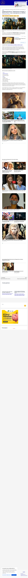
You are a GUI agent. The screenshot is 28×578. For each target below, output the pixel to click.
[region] (9, 572)
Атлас (3, 72)
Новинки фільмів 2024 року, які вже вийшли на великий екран (19, 292)
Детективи (3, 294)
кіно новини (7, 15)
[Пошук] (25, 306)
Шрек (4, 76)
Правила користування (24, 575)
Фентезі (15, 294)
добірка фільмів (7, 294)
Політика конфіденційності (23, 574)
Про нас (24, 572)
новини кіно (11, 15)
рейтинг (15, 15)
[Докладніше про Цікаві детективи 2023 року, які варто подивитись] (8, 287)
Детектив (3, 293)
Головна (3, 9)
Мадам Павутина (5, 73)
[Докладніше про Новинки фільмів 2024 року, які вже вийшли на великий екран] (20, 287)
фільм (18, 15)
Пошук (3, 304)
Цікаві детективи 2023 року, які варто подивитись (7, 292)
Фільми (6, 293)
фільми (11, 294)
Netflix (3, 15)
